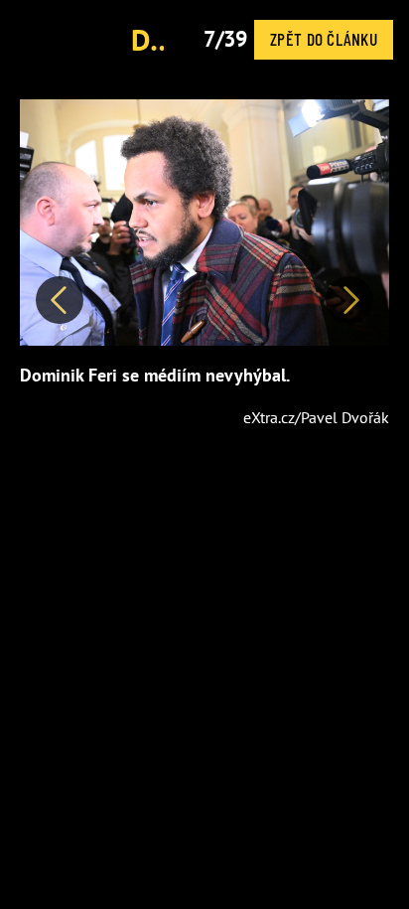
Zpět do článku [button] (323, 39)
